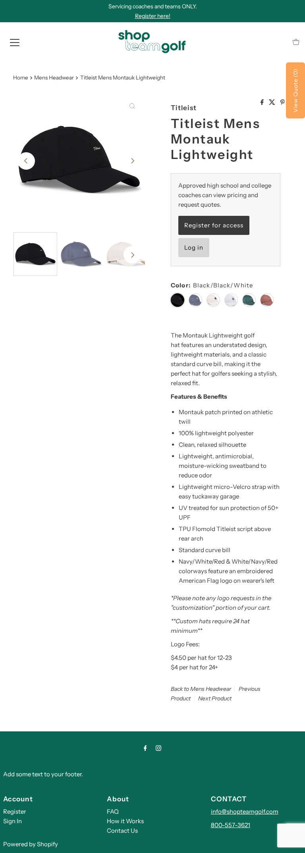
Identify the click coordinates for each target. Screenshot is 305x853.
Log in (193, 247)
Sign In (12, 821)
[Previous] (26, 161)
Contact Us (122, 830)
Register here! (152, 15)
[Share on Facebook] (263, 103)
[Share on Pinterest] (282, 103)
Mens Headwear (54, 77)
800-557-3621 (230, 825)
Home (20, 77)
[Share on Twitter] (272, 103)
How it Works (125, 821)
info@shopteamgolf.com (244, 811)
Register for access (213, 225)
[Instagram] (158, 748)
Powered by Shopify (30, 844)
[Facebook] (145, 748)
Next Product (215, 698)
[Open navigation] (14, 41)
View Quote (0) (295, 90)
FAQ (113, 811)
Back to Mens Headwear (201, 688)
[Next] (132, 161)
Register (14, 811)
